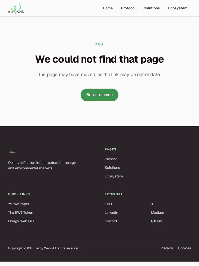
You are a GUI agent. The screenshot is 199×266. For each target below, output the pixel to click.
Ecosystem (177, 8)
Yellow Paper (18, 204)
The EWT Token (20, 212)
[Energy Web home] (16, 8)
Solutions (152, 8)
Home (108, 8)
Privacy (167, 248)
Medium (157, 212)
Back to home (99, 94)
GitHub (156, 221)
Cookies (184, 248)
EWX (108, 204)
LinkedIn (111, 212)
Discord (111, 221)
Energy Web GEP (21, 221)
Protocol (128, 8)
